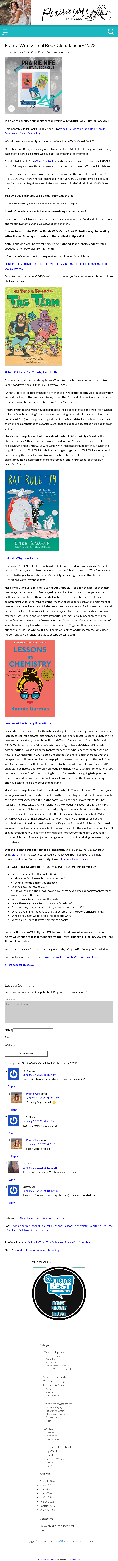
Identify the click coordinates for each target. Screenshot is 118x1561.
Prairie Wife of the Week (57, 1365)
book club (37, 1225)
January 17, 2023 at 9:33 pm (39, 1121)
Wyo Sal (49, 1465)
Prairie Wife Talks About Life (59, 1369)
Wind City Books (45, 161)
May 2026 (46, 1493)
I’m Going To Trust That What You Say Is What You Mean (57, 1242)
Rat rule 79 (95, 1225)
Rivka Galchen (20, 1230)
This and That (51, 1455)
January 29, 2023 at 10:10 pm (40, 1190)
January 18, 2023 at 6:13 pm (42, 1097)
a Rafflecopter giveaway (19, 964)
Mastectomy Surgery (55, 1414)
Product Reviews (53, 1438)
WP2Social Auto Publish (47, 1560)
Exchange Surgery (54, 1407)
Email (8, 1037)
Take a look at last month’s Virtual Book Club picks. (73, 957)
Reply (11, 1086)
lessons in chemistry (76, 1225)
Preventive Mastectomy (57, 1403)
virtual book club (39, 1230)
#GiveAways (26, 1218)
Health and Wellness (55, 1459)
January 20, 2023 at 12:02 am (40, 1167)
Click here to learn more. (73, 859)
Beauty (49, 1389)
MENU (5, 34)
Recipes (49, 1462)
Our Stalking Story (53, 1381)
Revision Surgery (54, 1417)
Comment (10, 999)
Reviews (59, 1218)
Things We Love (52, 1451)
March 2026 (47, 1501)
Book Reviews (44, 1218)
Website (10, 1045)
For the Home (52, 1395)
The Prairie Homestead (57, 1447)
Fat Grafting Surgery (55, 1410)
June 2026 (46, 1489)
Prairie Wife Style (53, 1385)
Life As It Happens (54, 1352)
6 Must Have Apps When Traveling (38, 1250)
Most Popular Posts (54, 1377)
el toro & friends (53, 1225)
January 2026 (48, 1509)
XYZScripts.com (73, 1560)
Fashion (49, 1392)
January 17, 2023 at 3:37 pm (39, 1074)
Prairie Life (51, 1362)
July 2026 (45, 1485)
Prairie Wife (33, 1093)
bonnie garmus (21, 1225)
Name (8, 1029)
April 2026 (46, 1497)
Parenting (50, 1359)
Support (49, 1420)
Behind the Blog (53, 1356)
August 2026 (47, 1481)
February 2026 (48, 1505)
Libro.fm (17, 854)
